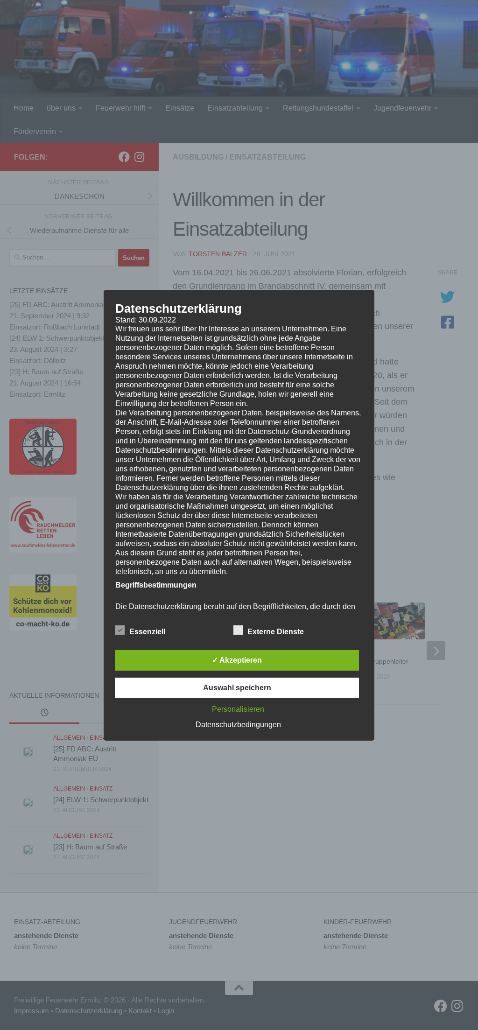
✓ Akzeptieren (237, 660)
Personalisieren (238, 709)
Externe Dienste (275, 632)
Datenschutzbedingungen (238, 725)
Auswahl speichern (237, 688)
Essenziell (147, 632)
